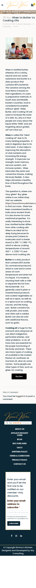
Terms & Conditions (20, 456)
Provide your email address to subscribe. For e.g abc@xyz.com (17, 518)
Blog (19, 24)
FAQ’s (19, 447)
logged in (20, 396)
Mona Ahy (27, 24)
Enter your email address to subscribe (16, 504)
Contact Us (20, 464)
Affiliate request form (19, 434)
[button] (19, 376)
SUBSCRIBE (13, 523)
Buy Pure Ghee (20, 443)
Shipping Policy (20, 451)
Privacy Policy (19, 460)
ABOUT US (19, 429)
